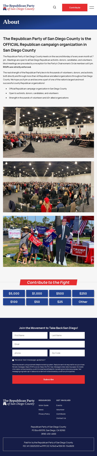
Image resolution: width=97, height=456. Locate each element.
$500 (60, 293)
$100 (14, 302)
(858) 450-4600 (48, 433)
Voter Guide (43, 405)
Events (59, 405)
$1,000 (37, 293)
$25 (60, 302)
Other (83, 302)
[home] (19, 7)
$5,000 (14, 293)
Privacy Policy (44, 414)
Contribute (74, 7)
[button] (91, 6)
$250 (83, 293)
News (41, 410)
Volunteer (60, 410)
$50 (37, 302)
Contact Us (61, 418)
